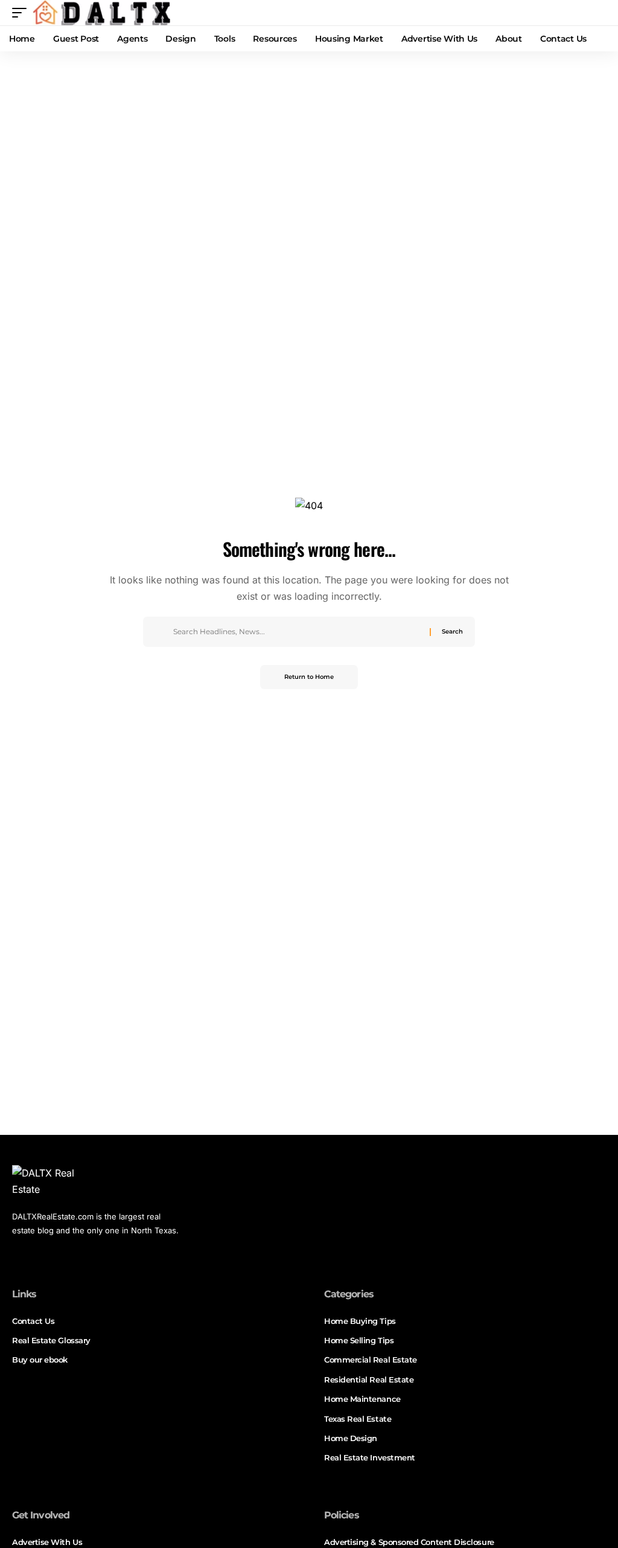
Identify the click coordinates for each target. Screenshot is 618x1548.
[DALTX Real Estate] (101, 12)
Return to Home (309, 677)
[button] (22, 12)
